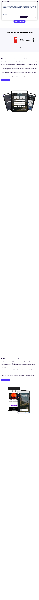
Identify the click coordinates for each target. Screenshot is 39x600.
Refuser (32, 16)
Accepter (23, 16)
